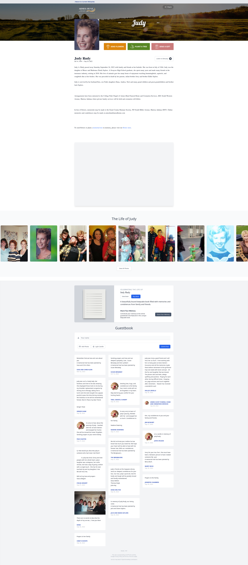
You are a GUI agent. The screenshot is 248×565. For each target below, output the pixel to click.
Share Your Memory (163, 314)
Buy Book (136, 296)
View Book (125, 296)
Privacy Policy (118, 556)
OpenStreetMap (126, 559)
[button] (89, 503)
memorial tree (98, 127)
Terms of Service (129, 556)
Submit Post (165, 346)
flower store (127, 127)
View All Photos (124, 268)
